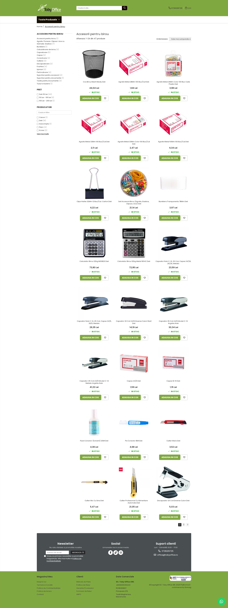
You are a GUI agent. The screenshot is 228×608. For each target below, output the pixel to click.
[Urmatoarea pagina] (187, 524)
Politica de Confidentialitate (48, 588)
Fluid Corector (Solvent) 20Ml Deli (94, 441)
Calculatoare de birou (46, 49)
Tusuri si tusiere (43, 83)
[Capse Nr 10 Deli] (173, 363)
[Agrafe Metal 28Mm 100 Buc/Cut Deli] (133, 63)
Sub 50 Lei (43, 94)
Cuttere (40, 61)
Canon (42, 117)
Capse (40, 55)
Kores (41, 130)
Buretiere (41, 46)
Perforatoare (42, 72)
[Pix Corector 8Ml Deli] (133, 422)
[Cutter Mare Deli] (173, 422)
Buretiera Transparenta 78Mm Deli (173, 201)
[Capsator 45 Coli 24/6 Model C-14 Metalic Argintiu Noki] (94, 363)
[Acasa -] (50, 8)
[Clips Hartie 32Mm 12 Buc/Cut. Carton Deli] (94, 183)
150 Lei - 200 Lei (45, 100)
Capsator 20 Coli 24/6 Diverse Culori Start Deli (133, 322)
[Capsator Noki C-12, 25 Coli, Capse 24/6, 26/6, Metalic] (94, 303)
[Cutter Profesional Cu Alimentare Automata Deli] (133, 482)
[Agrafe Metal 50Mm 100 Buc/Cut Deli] (173, 123)
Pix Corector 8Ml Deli (133, 441)
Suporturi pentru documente (49, 78)
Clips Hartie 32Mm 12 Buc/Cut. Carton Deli (94, 201)
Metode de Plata (83, 582)
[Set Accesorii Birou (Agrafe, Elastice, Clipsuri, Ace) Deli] (133, 183)
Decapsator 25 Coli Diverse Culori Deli (173, 501)
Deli (40, 120)
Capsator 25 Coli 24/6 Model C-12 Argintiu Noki (173, 322)
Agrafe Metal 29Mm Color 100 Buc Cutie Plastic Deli (173, 83)
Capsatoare (42, 52)
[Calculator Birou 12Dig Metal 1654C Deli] (133, 243)
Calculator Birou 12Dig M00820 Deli (94, 261)
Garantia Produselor (85, 588)
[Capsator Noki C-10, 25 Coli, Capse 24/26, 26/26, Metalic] (173, 243)
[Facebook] (110, 552)
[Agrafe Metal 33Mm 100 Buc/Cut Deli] (94, 123)
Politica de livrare (44, 591)
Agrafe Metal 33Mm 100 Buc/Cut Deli (94, 142)
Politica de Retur (83, 585)
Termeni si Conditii (45, 585)
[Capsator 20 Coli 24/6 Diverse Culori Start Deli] (133, 303)
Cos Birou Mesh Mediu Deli (94, 82)
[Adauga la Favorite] (105, 98)
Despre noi (41, 582)
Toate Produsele (47, 19)
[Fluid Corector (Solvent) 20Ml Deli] (94, 422)
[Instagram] (120, 552)
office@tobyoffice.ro (167, 554)
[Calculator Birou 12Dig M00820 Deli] (94, 243)
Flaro (41, 127)
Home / (40, 26)
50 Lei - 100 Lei (45, 97)
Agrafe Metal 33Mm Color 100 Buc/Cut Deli (134, 143)
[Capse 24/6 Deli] (133, 363)
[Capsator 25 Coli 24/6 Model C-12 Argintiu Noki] (173, 303)
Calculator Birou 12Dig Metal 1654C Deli (133, 261)
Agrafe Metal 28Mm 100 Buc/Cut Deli (133, 82)
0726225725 (167, 551)
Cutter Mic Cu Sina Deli (94, 501)
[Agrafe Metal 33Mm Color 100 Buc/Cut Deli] (133, 123)
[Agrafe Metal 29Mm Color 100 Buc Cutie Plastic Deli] (173, 63)
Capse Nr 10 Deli (173, 381)
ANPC (78, 594)
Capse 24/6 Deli (134, 381)
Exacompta (44, 124)
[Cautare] (124, 8)
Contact (40, 594)
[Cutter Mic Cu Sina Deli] (94, 482)
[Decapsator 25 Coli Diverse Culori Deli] (173, 482)
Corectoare (42, 58)
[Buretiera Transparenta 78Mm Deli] (173, 183)
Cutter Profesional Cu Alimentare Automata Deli (134, 502)
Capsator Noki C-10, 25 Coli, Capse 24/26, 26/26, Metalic (173, 262)
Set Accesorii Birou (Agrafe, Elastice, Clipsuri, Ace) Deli (133, 202)
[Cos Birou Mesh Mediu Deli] (94, 63)
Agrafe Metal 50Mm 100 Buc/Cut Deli (173, 142)
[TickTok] (115, 552)
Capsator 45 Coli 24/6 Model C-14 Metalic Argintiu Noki (94, 382)
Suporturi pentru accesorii (48, 75)
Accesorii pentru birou (46, 38)
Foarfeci (40, 66)
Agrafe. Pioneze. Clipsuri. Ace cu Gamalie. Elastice (50, 42)
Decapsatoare (43, 63)
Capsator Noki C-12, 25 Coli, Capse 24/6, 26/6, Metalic (94, 322)
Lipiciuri (40, 69)
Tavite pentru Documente (48, 80)
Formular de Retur (84, 591)
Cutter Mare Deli (173, 441)
